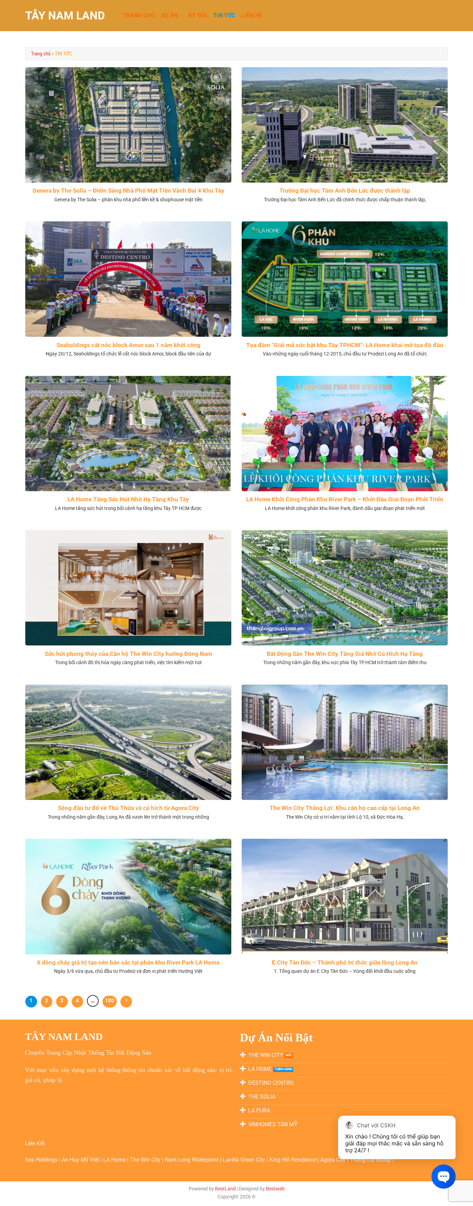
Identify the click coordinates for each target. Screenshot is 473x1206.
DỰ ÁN (169, 15)
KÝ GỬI (198, 15)
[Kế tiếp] (126, 1001)
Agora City (333, 1159)
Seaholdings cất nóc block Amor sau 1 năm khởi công (128, 345)
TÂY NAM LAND (65, 15)
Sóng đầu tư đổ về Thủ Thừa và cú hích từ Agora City (128, 808)
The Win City (146, 1159)
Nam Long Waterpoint (192, 1159)
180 (109, 1000)
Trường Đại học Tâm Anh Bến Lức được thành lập (344, 190)
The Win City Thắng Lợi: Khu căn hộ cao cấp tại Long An (345, 808)
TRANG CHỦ (139, 15)
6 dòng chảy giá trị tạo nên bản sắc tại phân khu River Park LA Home (128, 962)
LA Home (115, 1159)
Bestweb (275, 1189)
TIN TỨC (224, 15)
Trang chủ (41, 54)
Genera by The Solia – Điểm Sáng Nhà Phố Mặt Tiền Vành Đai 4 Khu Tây (128, 190)
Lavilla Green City (245, 1159)
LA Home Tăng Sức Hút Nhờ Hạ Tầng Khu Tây (128, 499)
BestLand (225, 1189)
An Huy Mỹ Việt (81, 1159)
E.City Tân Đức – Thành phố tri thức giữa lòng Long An (345, 962)
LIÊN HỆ (251, 15)
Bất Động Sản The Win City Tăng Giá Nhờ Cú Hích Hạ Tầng (345, 654)
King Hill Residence (293, 1159)
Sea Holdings (42, 1159)
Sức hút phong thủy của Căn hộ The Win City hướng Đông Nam (128, 654)
